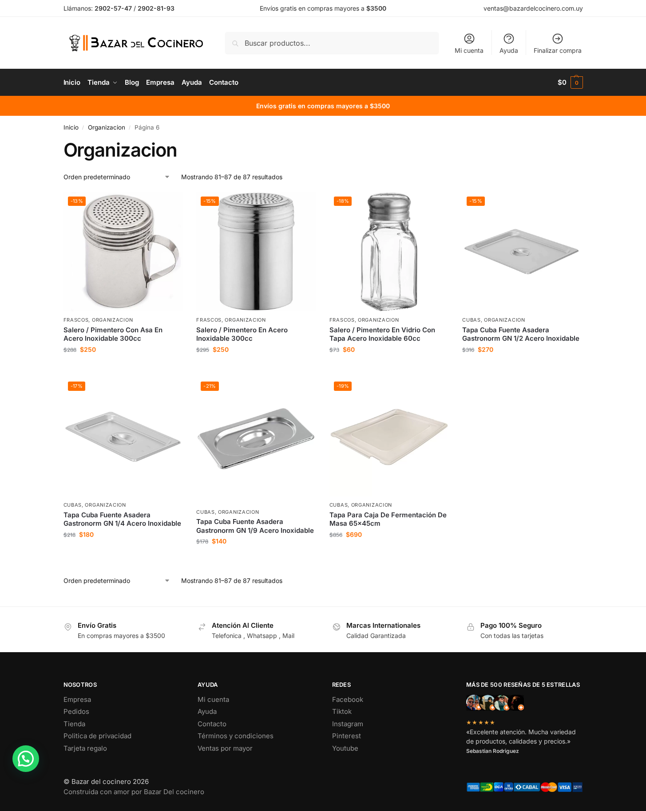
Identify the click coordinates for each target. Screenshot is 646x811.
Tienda (74, 724)
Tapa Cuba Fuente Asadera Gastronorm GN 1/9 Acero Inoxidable (255, 526)
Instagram (347, 724)
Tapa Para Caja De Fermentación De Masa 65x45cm (388, 519)
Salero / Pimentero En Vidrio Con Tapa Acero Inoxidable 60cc (382, 334)
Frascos (76, 320)
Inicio (71, 127)
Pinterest (346, 736)
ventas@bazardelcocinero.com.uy (533, 8)
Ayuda (508, 50)
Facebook (347, 699)
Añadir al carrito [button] (123, 368)
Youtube (345, 748)
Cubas (471, 320)
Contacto (212, 724)
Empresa (77, 699)
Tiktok (342, 711)
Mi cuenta (469, 50)
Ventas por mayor (225, 748)
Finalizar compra (558, 50)
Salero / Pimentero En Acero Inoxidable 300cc (242, 334)
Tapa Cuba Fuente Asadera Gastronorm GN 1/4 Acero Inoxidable (122, 519)
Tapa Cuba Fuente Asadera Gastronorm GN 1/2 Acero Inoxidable (520, 334)
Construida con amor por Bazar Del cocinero (133, 791)
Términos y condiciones (235, 736)
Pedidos (76, 711)
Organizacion (106, 127)
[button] (570, 82)
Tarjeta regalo (85, 748)
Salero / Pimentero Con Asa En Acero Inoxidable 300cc (112, 334)
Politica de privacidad (97, 736)
